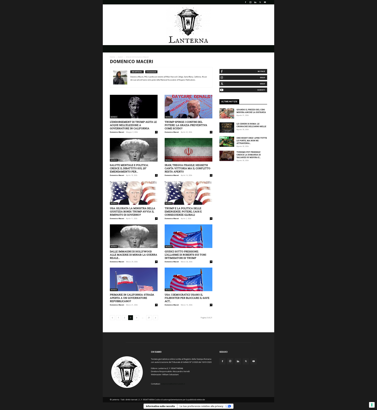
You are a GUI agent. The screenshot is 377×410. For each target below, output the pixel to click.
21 (149, 317)
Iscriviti (261, 90)
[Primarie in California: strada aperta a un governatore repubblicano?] (134, 279)
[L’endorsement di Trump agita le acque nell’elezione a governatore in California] (134, 106)
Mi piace (261, 71)
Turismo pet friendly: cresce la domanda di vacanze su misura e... (249, 155)
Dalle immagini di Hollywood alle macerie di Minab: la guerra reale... (133, 255)
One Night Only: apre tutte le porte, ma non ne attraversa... (252, 140)
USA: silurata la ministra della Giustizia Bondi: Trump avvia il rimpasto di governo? (132, 211)
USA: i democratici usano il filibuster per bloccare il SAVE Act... (187, 298)
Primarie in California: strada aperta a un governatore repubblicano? (132, 298)
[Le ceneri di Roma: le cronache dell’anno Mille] (226, 127)
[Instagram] (250, 2)
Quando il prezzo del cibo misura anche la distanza (251, 111)
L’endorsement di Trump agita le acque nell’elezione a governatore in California (133, 125)
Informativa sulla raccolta (160, 406)
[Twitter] (260, 2)
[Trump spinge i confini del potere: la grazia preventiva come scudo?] (188, 106)
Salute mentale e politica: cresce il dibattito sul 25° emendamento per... (129, 168)
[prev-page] (112, 317)
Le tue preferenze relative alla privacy (201, 406)
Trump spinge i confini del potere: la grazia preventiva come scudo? (186, 125)
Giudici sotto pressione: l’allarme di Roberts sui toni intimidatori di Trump (185, 255)
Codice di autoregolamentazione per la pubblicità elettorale (180, 399)
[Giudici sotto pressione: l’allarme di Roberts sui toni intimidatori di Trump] (188, 236)
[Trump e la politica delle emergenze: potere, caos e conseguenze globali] (188, 193)
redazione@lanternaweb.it (173, 383)
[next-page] (155, 317)
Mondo (114, 117)
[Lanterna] (188, 24)
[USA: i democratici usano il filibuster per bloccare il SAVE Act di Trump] (188, 279)
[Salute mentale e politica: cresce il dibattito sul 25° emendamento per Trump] (134, 150)
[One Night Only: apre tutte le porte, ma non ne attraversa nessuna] (226, 142)
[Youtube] (265, 2)
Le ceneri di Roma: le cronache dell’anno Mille (251, 125)
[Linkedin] (255, 2)
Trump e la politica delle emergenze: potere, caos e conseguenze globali (183, 211)
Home (112, 57)
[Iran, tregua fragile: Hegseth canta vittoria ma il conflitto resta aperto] (188, 150)
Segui (262, 77)
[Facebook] (245, 2)
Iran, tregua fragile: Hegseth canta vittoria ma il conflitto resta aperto (187, 168)
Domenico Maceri (117, 132)
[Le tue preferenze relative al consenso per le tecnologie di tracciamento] (372, 405)
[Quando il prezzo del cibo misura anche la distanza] (226, 113)
